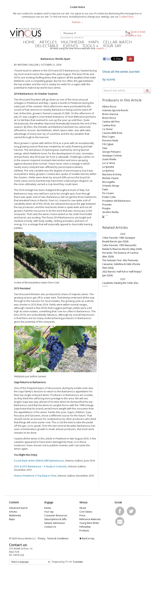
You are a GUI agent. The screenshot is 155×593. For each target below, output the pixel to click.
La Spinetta (108, 166)
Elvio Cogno (108, 136)
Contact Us (50, 526)
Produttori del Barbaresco (116, 200)
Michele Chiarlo (110, 178)
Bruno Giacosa (110, 114)
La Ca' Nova (108, 163)
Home (29, 42)
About (82, 508)
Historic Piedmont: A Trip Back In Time (35, 475)
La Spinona (108, 170)
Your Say (112, 46)
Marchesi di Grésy (111, 174)
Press (82, 515)
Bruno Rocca (109, 117)
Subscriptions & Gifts (55, 519)
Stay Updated (131, 35)
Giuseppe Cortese (112, 155)
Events (70, 46)
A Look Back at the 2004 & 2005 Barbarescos (39, 460)
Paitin (105, 189)
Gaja (104, 148)
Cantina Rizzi (109, 125)
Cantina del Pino (111, 121)
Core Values (85, 511)
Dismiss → (77, 22)
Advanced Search (72, 37)
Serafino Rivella (110, 212)
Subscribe (138, 32)
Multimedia (72, 42)
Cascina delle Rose (112, 133)
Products (84, 530)
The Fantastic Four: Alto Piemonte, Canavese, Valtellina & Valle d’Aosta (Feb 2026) (121, 264)
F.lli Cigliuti (107, 144)
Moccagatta (108, 182)
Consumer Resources (55, 515)
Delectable (47, 46)
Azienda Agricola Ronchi (115, 110)
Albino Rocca (109, 106)
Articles (48, 42)
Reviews (69, 33)
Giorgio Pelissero (111, 151)
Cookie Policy (126, 16)
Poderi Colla (108, 197)
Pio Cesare (108, 193)
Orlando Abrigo (110, 185)
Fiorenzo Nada (110, 140)
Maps (93, 42)
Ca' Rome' (107, 129)
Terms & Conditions (57, 538)
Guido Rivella (109, 159)
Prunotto (107, 204)
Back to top (87, 538)
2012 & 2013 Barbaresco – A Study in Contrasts (40, 466)
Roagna (106, 208)
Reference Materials (90, 519)
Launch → (101, 48)
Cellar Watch (117, 42)
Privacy (41, 538)
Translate (78, 561)
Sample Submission (54, 523)
